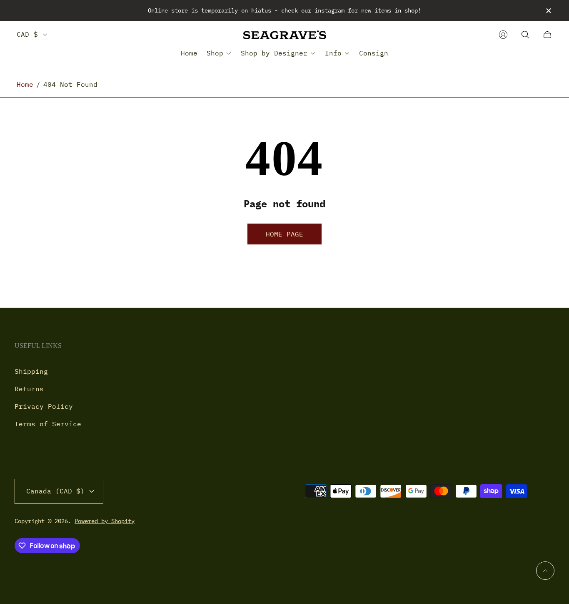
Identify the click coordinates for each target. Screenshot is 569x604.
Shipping (31, 371)
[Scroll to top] (545, 570)
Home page (284, 234)
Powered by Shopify (105, 521)
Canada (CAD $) (55, 491)
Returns (29, 389)
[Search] (525, 34)
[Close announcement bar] (548, 10)
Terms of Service (48, 424)
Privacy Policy (44, 406)
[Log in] (503, 34)
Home (25, 84)
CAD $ (27, 34)
